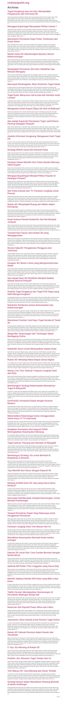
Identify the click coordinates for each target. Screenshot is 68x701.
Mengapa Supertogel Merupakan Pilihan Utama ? (32, 26)
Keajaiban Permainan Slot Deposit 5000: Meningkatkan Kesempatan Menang (27, 430)
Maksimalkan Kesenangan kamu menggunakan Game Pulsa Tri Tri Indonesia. (31, 417)
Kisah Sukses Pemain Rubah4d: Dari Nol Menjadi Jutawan (31, 220)
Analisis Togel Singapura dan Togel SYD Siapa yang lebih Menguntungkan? (33, 292)
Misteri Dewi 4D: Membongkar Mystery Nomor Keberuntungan (30, 55)
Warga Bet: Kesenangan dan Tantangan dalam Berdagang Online (30, 334)
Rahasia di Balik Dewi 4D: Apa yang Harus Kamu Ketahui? (31, 484)
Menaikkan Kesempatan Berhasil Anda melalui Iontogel (30, 538)
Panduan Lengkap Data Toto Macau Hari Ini (29, 526)
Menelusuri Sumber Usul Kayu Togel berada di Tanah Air (33, 321)
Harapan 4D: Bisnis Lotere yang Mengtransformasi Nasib (32, 264)
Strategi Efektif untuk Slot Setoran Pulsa (27, 149)
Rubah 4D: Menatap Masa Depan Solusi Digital (30, 359)
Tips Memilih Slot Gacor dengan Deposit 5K (29, 470)
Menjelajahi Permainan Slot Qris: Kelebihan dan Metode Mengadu (31, 70)
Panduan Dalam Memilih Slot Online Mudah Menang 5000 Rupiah (33, 163)
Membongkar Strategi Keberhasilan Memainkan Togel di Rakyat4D (31, 386)
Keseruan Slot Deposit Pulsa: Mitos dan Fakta (30, 607)
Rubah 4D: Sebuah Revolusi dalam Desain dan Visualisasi (30, 633)
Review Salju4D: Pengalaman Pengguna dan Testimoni (29, 249)
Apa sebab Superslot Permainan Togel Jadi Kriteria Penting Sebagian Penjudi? (32, 122)
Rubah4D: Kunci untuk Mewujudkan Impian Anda (31, 348)
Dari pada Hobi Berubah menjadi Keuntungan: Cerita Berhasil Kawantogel (33, 499)
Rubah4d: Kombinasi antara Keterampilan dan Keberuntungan (30, 306)
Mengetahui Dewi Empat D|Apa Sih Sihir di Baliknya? (33, 108)
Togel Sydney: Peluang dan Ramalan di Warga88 (31, 443)
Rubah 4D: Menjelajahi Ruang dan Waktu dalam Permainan (31, 205)
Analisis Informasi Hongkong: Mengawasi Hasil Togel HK (33, 137)
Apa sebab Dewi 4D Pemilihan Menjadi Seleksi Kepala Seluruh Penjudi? (30, 279)
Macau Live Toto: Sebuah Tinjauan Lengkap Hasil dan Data (32, 371)
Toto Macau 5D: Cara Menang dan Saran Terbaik (31, 671)
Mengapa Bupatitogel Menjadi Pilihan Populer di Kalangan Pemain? (31, 177)
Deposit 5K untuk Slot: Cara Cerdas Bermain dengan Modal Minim (33, 553)
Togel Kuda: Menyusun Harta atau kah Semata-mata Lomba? (33, 96)
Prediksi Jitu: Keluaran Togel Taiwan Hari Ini (29, 658)
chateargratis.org (18, 2)
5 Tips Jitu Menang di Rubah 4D (23, 647)
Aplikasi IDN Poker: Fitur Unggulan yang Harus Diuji (33, 566)
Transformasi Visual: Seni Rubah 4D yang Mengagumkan (28, 234)
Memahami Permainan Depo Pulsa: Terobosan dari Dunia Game (32, 40)
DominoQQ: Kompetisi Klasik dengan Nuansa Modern (29, 402)
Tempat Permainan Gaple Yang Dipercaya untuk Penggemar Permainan (31, 514)
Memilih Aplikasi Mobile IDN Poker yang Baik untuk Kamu (32, 579)
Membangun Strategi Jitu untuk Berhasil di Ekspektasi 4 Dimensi (28, 456)
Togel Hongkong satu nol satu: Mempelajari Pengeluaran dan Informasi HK (29, 12)
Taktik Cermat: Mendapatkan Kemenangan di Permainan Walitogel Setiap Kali (30, 593)
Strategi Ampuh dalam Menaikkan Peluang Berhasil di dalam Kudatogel (33, 683)
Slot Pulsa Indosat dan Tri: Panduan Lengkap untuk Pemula (33, 192)
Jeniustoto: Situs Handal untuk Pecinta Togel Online (33, 619)
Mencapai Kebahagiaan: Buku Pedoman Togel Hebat (33, 84)
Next (59, 696)
